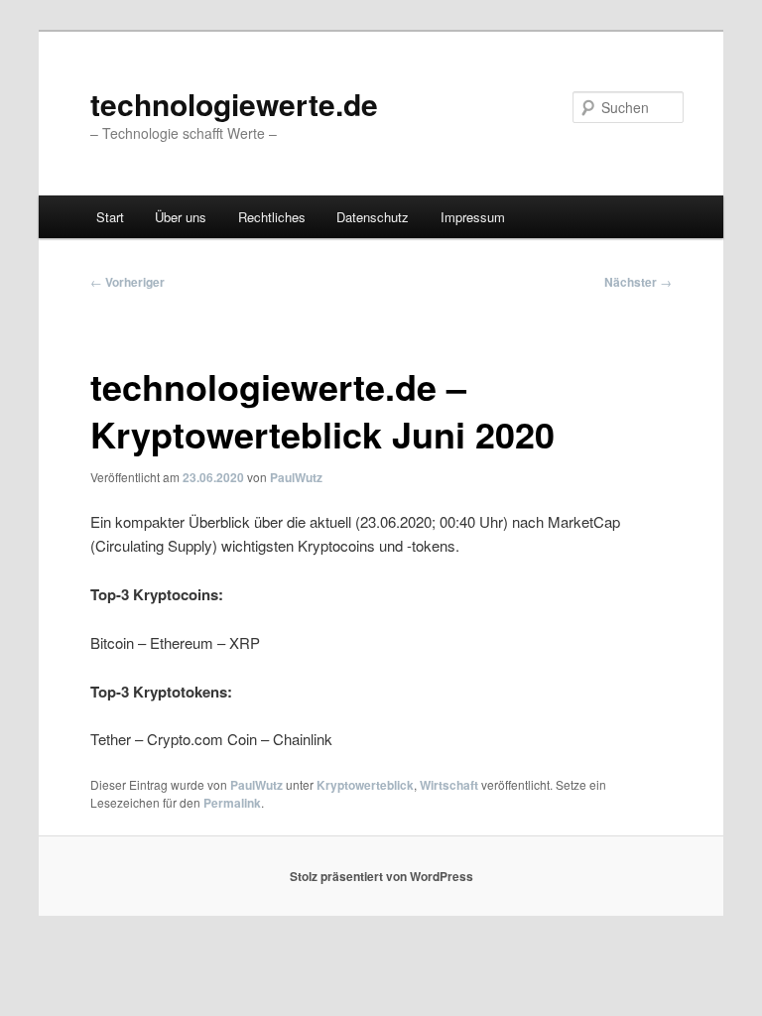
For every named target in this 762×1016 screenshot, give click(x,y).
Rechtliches (272, 216)
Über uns (180, 216)
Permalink (232, 803)
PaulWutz (296, 477)
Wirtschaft (449, 785)
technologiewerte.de (234, 103)
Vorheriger (127, 282)
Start (110, 216)
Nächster (638, 282)
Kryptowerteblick (365, 785)
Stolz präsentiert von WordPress (381, 876)
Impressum (473, 216)
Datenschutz (372, 216)
